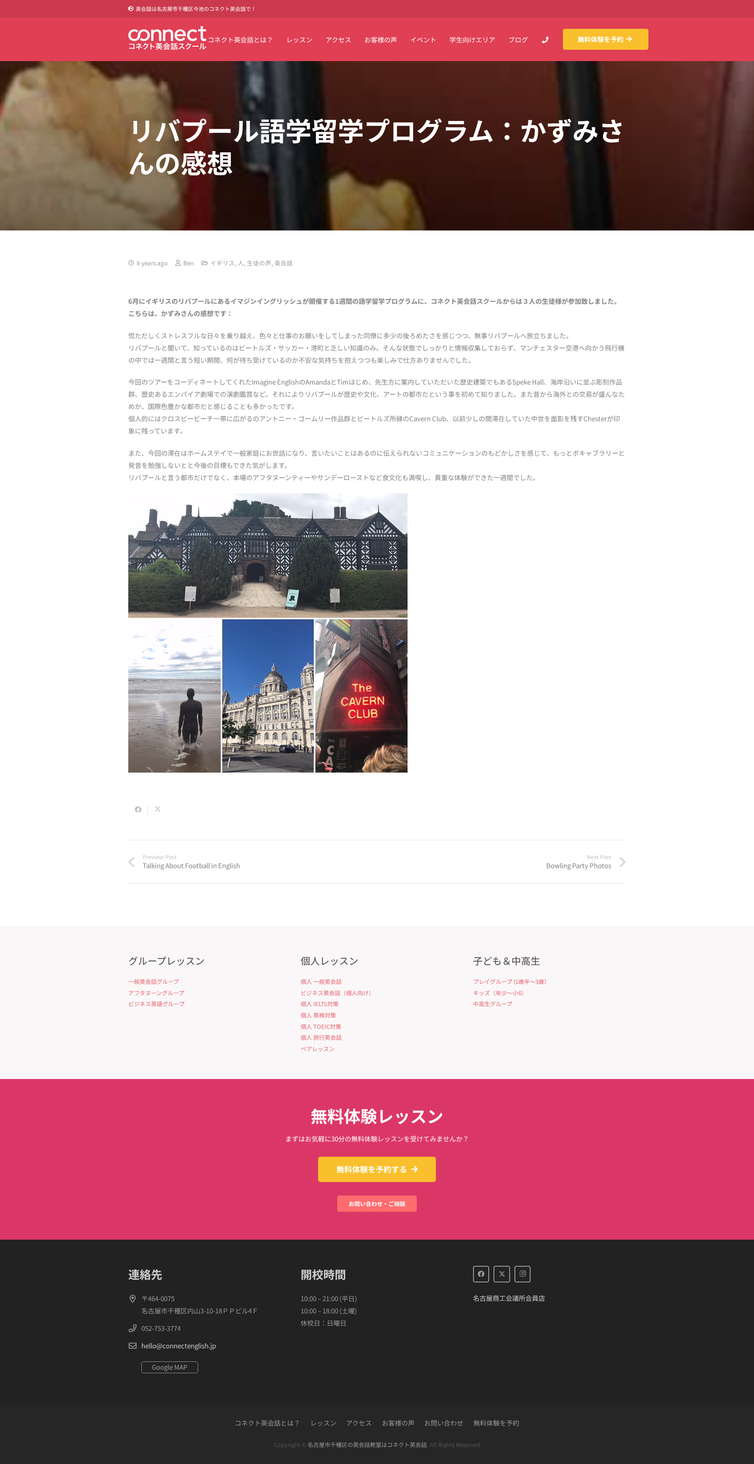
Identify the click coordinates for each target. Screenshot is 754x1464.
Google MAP (170, 1366)
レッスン (323, 1422)
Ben (188, 262)
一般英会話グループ (153, 981)
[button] (318, 39)
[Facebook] (481, 1274)
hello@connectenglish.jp (178, 1345)
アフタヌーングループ (156, 993)
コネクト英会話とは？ (267, 1422)
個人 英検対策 (318, 1015)
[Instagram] (522, 1274)
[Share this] (138, 809)
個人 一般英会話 (321, 981)
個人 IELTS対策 (320, 1004)
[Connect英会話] (167, 39)
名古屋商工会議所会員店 (509, 1297)
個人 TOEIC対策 (321, 1026)
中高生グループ (492, 1004)
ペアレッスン (318, 1049)
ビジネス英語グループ (156, 1004)
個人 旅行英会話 (321, 1037)
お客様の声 (398, 1422)
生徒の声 (259, 262)
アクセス (359, 1422)
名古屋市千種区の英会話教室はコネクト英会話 (367, 1444)
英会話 (283, 262)
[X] (502, 1274)
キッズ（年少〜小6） (500, 993)
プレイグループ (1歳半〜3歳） (511, 981)
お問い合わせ (443, 1422)
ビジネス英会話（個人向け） (337, 993)
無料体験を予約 (496, 1422)
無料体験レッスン (377, 1115)
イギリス (222, 262)
